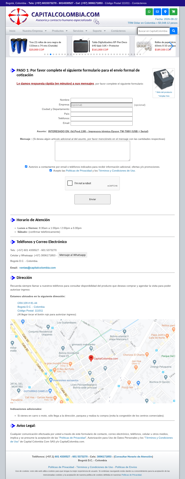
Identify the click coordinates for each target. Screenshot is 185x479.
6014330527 (66, 3)
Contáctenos (139, 3)
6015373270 (49, 3)
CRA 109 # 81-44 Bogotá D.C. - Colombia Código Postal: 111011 (31, 307)
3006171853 (95, 3)
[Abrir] (18, 46)
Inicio (12, 30)
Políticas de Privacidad (79, 170)
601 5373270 (80, 456)
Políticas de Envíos (126, 467)
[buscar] (173, 30)
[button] (171, 46)
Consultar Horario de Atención (133, 456)
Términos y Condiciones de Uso (116, 170)
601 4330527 (62, 456)
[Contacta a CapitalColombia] (54, 16)
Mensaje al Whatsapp (72, 255)
